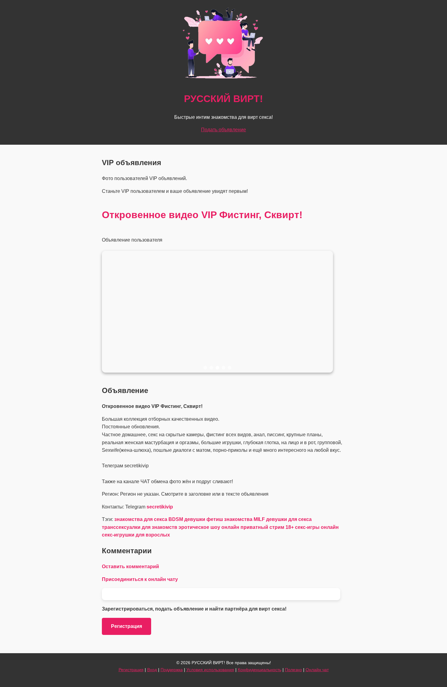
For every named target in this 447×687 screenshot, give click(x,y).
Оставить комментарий (130, 566)
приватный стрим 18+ (267, 527)
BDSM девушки (186, 519)
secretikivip (160, 506)
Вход (152, 669)
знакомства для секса (140, 519)
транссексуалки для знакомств (139, 527)
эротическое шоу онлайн (208, 527)
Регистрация (126, 626)
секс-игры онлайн (317, 527)
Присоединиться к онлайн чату (140, 579)
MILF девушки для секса (283, 519)
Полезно (293, 669)
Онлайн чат (317, 669)
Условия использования (210, 669)
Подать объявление (223, 129)
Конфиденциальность (259, 669)
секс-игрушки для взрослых (136, 534)
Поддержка (172, 669)
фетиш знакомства (229, 519)
